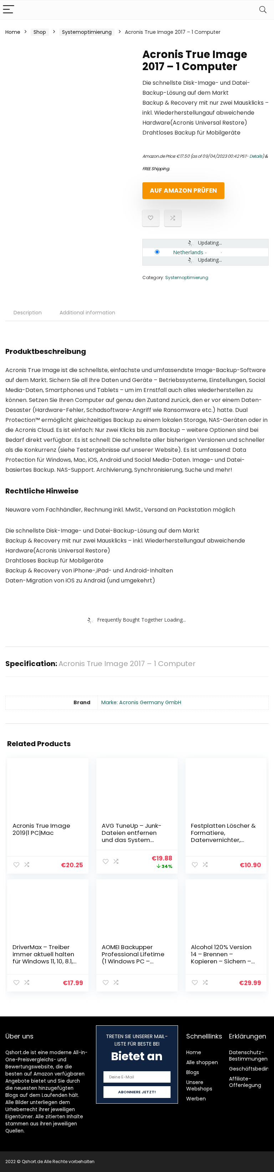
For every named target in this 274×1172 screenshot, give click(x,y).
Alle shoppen (202, 1062)
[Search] (263, 9)
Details (255, 156)
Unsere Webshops (199, 1085)
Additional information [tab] (87, 312)
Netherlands (188, 252)
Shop (40, 32)
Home (12, 32)
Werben (196, 1098)
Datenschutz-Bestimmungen (248, 1055)
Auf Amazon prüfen (183, 190)
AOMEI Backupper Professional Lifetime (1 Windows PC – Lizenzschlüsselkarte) (133, 958)
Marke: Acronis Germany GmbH (141, 702)
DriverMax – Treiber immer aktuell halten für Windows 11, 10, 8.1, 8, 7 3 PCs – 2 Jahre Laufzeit (43, 961)
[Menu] (8, 9)
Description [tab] (28, 312)
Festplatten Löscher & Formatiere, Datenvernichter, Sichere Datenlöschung (223, 839)
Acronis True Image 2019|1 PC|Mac (41, 829)
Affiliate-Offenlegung (245, 1082)
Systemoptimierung (87, 32)
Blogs (192, 1072)
